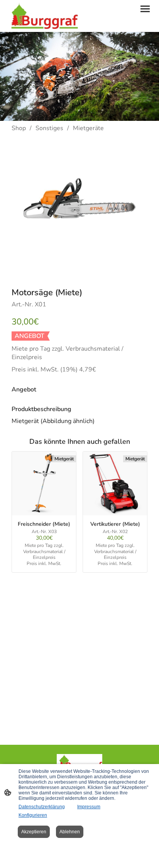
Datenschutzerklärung (42, 806)
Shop (19, 128)
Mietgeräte (88, 128)
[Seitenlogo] (43, 16)
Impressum (88, 806)
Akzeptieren (33, 831)
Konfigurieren (33, 815)
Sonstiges (49, 128)
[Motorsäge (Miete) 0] (79, 208)
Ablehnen (69, 831)
